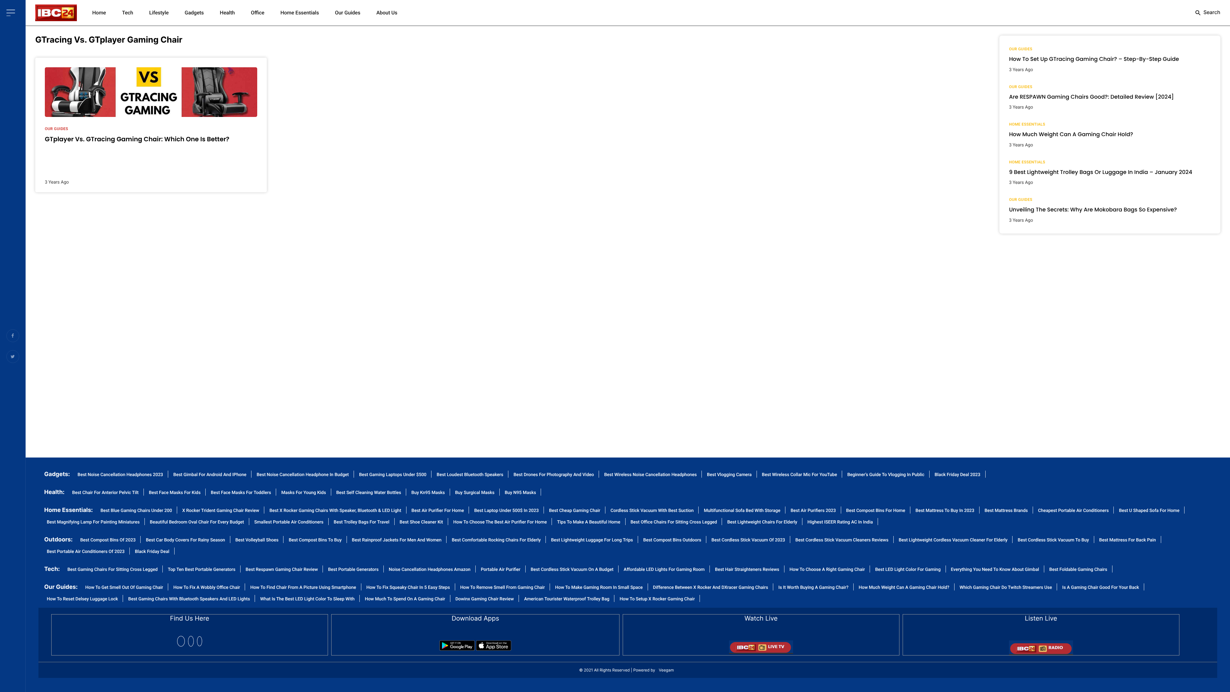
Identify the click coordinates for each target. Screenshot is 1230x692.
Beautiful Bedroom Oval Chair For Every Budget (197, 522)
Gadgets (194, 13)
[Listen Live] (1041, 645)
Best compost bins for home (876, 510)
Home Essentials (299, 13)
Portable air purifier (501, 569)
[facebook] (181, 641)
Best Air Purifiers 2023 (813, 510)
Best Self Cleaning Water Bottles (368, 492)
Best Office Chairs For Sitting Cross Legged (674, 522)
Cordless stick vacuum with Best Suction (652, 510)
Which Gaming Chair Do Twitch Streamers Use (1006, 587)
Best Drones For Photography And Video (553, 475)
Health (227, 13)
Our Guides (347, 13)
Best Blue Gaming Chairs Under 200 (136, 510)
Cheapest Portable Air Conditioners (1073, 510)
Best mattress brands (1006, 510)
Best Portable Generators (353, 569)
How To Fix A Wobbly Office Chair (206, 587)
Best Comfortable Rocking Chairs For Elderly (496, 540)
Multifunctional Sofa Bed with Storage (742, 510)
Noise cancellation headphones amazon (430, 569)
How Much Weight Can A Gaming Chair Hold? (904, 587)
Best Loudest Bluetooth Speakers (470, 475)
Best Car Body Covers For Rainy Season (185, 540)
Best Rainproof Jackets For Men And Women (397, 540)
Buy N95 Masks (520, 492)
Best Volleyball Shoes (257, 540)
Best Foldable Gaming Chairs (1078, 569)
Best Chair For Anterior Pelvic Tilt (105, 492)
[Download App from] (457, 643)
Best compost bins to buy (315, 540)
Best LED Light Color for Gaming (907, 569)
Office (257, 13)
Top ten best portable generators (201, 569)
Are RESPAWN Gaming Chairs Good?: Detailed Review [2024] (1091, 97)
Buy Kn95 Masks (428, 492)
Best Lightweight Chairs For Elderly (762, 522)
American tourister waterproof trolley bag (566, 599)
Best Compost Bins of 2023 (108, 540)
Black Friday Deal (152, 551)
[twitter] (191, 641)
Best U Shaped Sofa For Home (1149, 510)
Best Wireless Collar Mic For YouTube (799, 475)
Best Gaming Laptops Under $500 (392, 475)
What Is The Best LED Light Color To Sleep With (307, 599)
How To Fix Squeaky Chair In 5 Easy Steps (408, 587)
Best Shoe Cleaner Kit (421, 522)
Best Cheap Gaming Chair (574, 510)
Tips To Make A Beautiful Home (588, 522)
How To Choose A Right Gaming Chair (827, 569)
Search (1211, 12)
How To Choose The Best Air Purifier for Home (500, 522)
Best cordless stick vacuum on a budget (572, 569)
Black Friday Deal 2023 (957, 475)
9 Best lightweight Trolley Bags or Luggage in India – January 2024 (1100, 172)
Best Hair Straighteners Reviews (747, 569)
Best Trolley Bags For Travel (362, 522)
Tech (127, 13)
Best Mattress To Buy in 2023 (944, 510)
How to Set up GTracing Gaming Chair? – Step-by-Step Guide (1094, 59)
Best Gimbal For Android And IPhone (209, 475)
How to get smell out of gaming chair (124, 587)
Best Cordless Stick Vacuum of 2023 (748, 540)
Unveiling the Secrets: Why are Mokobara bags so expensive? (1093, 209)
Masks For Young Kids (303, 492)
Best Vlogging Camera (729, 475)
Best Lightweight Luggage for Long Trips (592, 540)
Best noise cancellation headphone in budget (303, 475)
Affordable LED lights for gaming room (664, 569)
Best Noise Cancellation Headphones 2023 (120, 475)
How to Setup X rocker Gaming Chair (657, 599)
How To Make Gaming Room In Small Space (599, 587)
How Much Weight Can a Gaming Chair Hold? (1071, 134)
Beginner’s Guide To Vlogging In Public (885, 475)
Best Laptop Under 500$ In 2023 (506, 510)
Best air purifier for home (438, 510)
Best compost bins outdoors (672, 540)
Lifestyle (159, 13)
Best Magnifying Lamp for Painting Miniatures (93, 522)
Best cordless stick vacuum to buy (1053, 540)
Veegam (666, 670)
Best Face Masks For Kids (175, 492)
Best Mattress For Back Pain (1127, 540)
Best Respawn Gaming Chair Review (282, 569)
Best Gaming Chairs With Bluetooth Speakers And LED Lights (189, 599)
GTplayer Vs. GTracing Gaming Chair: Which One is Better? (137, 139)
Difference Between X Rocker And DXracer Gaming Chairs (710, 587)
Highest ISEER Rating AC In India (840, 522)
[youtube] (199, 641)
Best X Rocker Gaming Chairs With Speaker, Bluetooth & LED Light (335, 510)
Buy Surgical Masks (475, 492)
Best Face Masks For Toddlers (241, 492)
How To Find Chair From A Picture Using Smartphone (303, 587)
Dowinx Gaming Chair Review (484, 599)
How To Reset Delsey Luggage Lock (82, 599)
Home (99, 13)
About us (387, 13)
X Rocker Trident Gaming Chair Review (220, 510)
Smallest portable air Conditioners (289, 522)
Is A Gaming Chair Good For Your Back (1100, 587)
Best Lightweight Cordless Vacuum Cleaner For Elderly (953, 540)
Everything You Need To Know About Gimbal (995, 569)
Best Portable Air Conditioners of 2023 (86, 551)
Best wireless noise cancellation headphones (650, 475)
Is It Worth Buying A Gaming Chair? (813, 587)
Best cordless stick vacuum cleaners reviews (842, 540)
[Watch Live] (761, 645)
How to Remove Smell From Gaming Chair (502, 587)
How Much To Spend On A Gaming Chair (405, 599)
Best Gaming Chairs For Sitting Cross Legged (113, 569)
